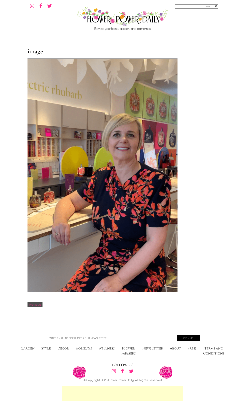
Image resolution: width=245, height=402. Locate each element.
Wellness (106, 348)
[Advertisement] (122, 393)
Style (46, 348)
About (175, 348)
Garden (28, 348)
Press (192, 348)
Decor (63, 348)
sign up (188, 337)
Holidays (84, 348)
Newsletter (152, 348)
